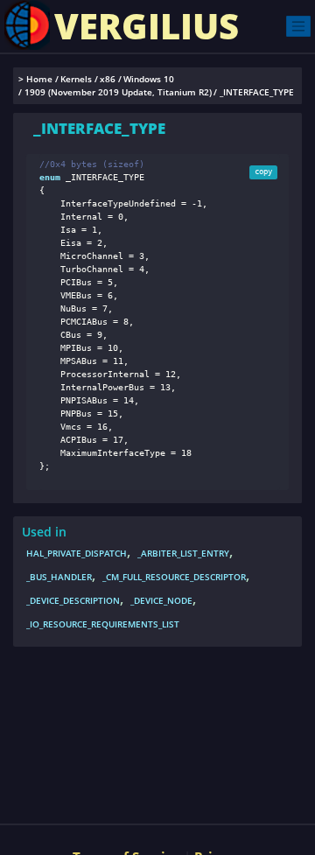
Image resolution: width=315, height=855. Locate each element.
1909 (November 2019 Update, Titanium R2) (118, 92)
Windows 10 (148, 79)
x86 (108, 79)
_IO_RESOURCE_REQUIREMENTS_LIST (102, 624)
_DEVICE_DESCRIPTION (73, 600)
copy (263, 171)
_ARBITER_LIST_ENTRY (183, 553)
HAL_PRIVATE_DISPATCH (76, 553)
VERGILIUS (146, 26)
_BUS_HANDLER (59, 577)
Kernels (76, 79)
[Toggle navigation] (298, 26)
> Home (35, 79)
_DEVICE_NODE (161, 600)
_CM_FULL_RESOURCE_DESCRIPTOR (174, 577)
